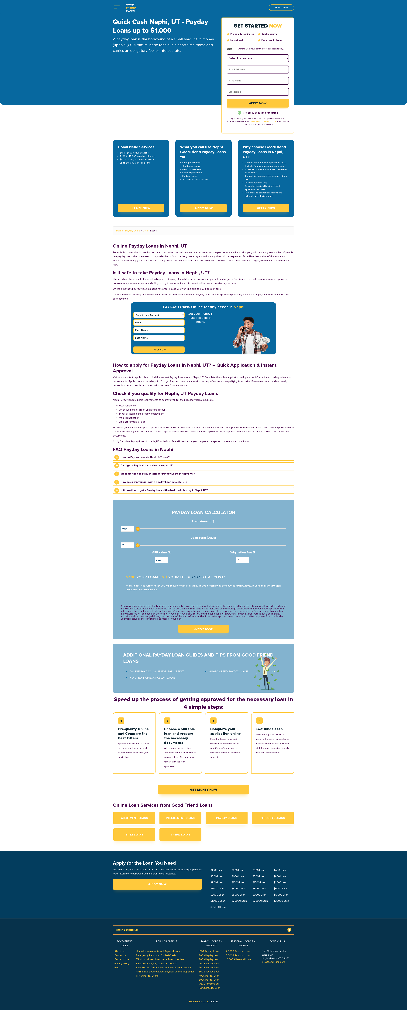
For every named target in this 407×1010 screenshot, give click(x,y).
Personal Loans (272, 818)
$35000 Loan (218, 907)
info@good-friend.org (273, 962)
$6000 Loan (280, 888)
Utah (145, 230)
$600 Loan (238, 876)
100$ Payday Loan (209, 951)
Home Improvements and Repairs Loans (158, 951)
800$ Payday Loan (209, 979)
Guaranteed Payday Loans (228, 671)
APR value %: (161, 552)
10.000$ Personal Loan (238, 959)
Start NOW (140, 208)
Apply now (281, 7)
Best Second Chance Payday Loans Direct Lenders (164, 967)
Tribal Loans (180, 834)
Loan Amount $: (203, 521)
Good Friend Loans (199, 1001)
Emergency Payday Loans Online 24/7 (157, 963)
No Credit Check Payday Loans (152, 677)
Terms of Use (270, 121)
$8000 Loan (238, 894)
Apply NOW (203, 208)
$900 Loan (216, 882)
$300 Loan (259, 870)
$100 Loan (216, 870)
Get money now (203, 790)
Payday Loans (132, 230)
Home (119, 230)
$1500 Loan (259, 882)
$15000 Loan (217, 900)
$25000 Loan (260, 900)
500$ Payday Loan (209, 967)
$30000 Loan (281, 900)
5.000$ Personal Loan (238, 955)
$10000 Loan (281, 894)
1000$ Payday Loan (209, 987)
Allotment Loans (134, 818)
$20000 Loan (239, 900)
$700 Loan (259, 876)
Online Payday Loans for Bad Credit (157, 671)
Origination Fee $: (242, 552)
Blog (116, 967)
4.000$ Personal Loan (238, 951)
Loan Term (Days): (203, 538)
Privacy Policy (256, 121)
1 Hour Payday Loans (147, 975)
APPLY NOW (203, 629)
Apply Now (157, 884)
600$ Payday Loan (209, 971)
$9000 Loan (259, 894)
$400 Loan (280, 870)
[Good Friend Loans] (131, 7)
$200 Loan (238, 870)
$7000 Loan (217, 894)
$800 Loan (280, 876)
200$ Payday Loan (209, 955)
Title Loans (134, 834)
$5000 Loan (259, 888)
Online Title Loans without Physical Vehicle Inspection (165, 971)
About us (119, 951)
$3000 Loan (217, 888)
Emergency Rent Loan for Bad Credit (156, 955)
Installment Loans (180, 818)
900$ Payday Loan (209, 984)
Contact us (120, 955)
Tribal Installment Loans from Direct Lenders (160, 959)
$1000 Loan (238, 882)
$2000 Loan (280, 882)
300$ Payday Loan (209, 959)
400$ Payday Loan (209, 963)
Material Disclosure (127, 929)
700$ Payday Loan (209, 975)
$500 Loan (216, 876)
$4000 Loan (238, 888)
